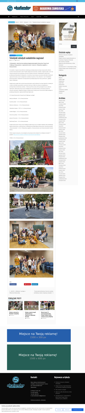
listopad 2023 (62, 156)
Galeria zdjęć (62, 79)
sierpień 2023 (62, 161)
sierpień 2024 (62, 141)
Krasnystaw (12, 55)
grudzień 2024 (62, 134)
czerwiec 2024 (62, 144)
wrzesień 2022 (62, 180)
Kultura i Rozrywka (24, 16)
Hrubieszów (61, 81)
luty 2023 (61, 172)
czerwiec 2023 (62, 165)
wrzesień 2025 (62, 119)
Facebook (77, 1)
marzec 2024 (62, 150)
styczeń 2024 (62, 153)
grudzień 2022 (62, 175)
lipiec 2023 (61, 163)
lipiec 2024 (61, 143)
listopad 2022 (62, 177)
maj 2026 (61, 105)
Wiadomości (14, 16)
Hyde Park (39, 16)
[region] (42, 408)
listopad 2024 (62, 136)
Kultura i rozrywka (63, 86)
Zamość (60, 93)
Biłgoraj (60, 77)
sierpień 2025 (62, 121)
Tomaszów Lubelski (63, 89)
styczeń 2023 (62, 173)
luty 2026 (61, 110)
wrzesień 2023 (62, 160)
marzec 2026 (62, 109)
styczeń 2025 (62, 133)
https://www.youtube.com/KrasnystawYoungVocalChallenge (27, 134)
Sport (32, 16)
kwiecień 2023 (62, 168)
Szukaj (60, 44)
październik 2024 (63, 138)
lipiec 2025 (61, 122)
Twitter (20, 284)
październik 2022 (63, 178)
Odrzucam (67, 409)
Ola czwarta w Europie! (64, 61)
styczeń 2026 (62, 112)
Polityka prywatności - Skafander (38, 400)
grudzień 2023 (62, 155)
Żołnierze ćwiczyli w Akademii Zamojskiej (14, 313)
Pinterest (28, 284)
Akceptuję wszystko (77, 409)
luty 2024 (61, 151)
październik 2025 (63, 117)
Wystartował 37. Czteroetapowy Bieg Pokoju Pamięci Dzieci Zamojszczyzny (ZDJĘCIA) (47, 314)
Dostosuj (59, 409)
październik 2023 (63, 158)
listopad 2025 (62, 116)
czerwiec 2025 (62, 124)
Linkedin (35, 284)
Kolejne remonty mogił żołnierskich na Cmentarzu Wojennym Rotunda (30, 314)
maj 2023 (61, 167)
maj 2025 (61, 126)
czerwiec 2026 (62, 104)
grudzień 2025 (62, 114)
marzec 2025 (62, 129)
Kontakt (46, 16)
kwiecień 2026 (62, 107)
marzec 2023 (62, 170)
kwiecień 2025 (62, 127)
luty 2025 (61, 131)
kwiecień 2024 (62, 148)
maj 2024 (61, 146)
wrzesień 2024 (62, 139)
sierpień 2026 (62, 100)
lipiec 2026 (61, 102)
